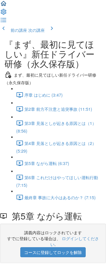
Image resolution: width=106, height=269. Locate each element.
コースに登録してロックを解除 (53, 252)
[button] (3, 5)
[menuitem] (3, 13)
